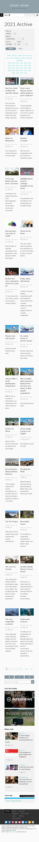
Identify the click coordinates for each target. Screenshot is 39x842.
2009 (29, 68)
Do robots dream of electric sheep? (26, 338)
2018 (17, 65)
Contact (22, 811)
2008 (9, 70)
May (27, 55)
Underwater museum (25, 620)
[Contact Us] (33, 822)
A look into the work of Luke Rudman (26, 768)
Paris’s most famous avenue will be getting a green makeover (26, 92)
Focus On (22, 750)
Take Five (22, 733)
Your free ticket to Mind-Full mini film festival (11, 90)
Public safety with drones (25, 279)
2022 (25, 63)
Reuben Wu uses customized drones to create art (11, 282)
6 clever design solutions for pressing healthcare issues (19, 738)
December (19, 60)
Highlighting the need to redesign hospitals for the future (26, 183)
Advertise (15, 813)
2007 (13, 70)
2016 (25, 65)
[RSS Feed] (29, 822)
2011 (21, 68)
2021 (29, 63)
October (23, 58)
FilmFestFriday (23, 777)
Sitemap (21, 816)
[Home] (19, 6)
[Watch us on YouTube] (19, 822)
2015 (29, 65)
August (12, 58)
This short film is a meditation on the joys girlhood (25, 781)
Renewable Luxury (24, 522)
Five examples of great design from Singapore (25, 754)
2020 (9, 65)
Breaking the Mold (25, 470)
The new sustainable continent (9, 621)
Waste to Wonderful (9, 139)
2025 (13, 63)
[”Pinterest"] (29, 677)
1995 (25, 73)
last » (31, 669)
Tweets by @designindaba (13, 801)
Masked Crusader (24, 139)
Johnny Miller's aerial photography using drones (11, 382)
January (9, 55)
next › (26, 669)
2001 (17, 73)
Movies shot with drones (10, 337)
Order (19, 41)
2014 (9, 68)
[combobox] (29, 15)
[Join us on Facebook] (19, 677)
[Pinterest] (13, 822)
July (7, 58)
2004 (25, 70)
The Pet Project (11, 521)
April (23, 55)
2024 (17, 63)
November (30, 58)
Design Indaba (13, 831)
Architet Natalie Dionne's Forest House (26, 569)
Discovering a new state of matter (10, 233)
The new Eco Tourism (10, 567)
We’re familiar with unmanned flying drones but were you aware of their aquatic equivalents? (26, 385)
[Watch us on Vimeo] (23, 822)
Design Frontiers (26, 437)
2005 (21, 70)
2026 (9, 63)
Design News (10, 97)
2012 (17, 68)
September (17, 58)
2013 (13, 68)
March (20, 55)
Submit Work (24, 813)
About (14, 811)
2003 (29, 70)
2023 (21, 63)
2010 (25, 68)
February (14, 55)
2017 (21, 65)
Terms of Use (16, 818)
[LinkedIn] (26, 822)
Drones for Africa (9, 429)
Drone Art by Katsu (25, 232)
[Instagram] (16, 822)
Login (14, 816)
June (30, 55)
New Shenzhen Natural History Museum (11, 471)
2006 (17, 70)
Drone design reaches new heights (25, 431)
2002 (13, 73)
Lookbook (22, 765)
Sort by (8, 41)
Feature (8, 36)
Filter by (8, 31)
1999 (21, 73)
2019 (13, 65)
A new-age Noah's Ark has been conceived (11, 181)
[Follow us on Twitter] (9, 677)
